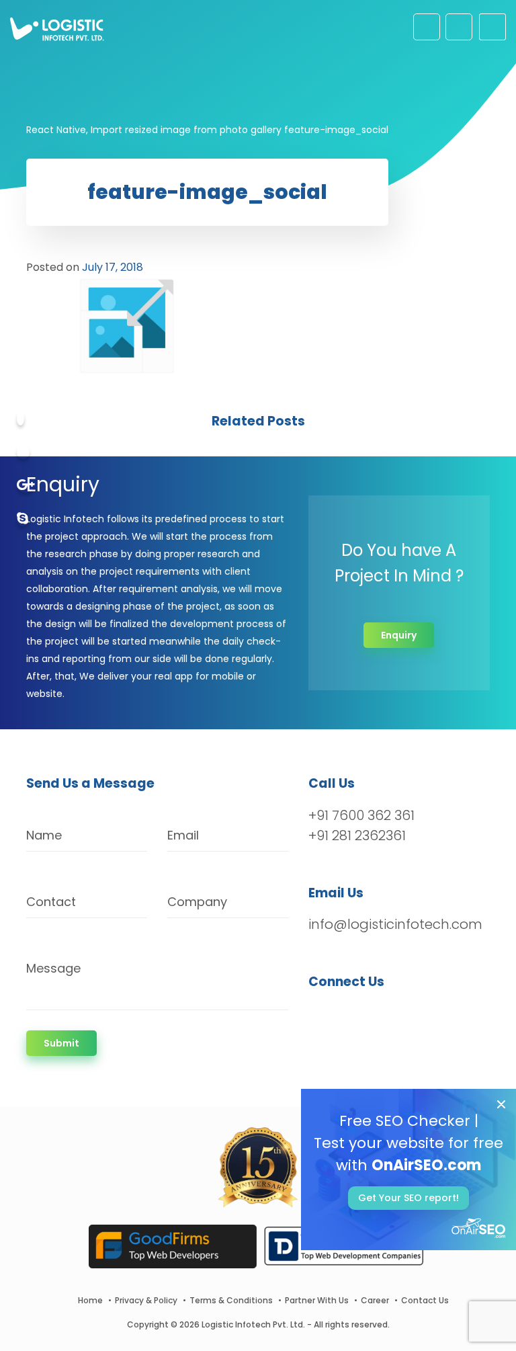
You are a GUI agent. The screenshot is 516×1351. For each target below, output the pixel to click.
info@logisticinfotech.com (395, 924)
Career (375, 1300)
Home (90, 1300)
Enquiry (399, 635)
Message (53, 968)
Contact (51, 901)
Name (44, 835)
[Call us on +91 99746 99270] (458, 26)
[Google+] (25, 486)
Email (183, 835)
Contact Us (425, 1300)
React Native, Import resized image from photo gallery (154, 129)
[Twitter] (23, 452)
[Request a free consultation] (426, 26)
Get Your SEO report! (408, 1197)
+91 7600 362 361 (361, 815)
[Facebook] (20, 418)
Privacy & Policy (146, 1300)
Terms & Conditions (231, 1300)
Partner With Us (317, 1300)
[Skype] (22, 519)
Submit (61, 1043)
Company (197, 901)
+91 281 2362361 (357, 835)
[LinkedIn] (382, 1017)
